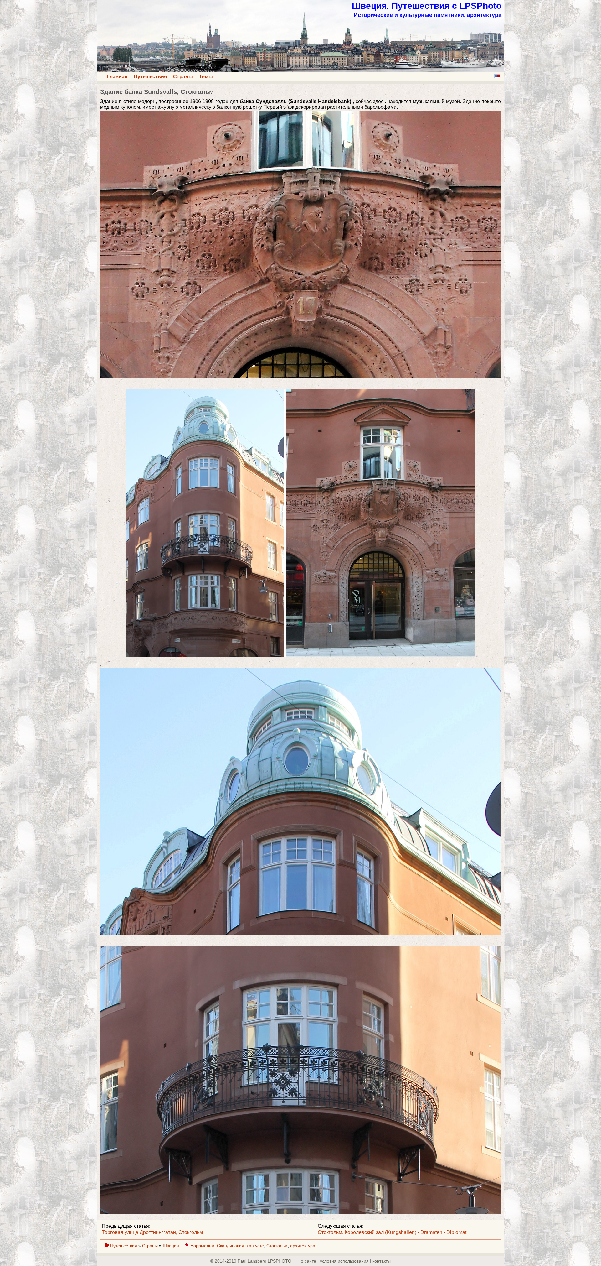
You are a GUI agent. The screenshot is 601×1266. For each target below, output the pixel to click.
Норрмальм (202, 1245)
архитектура (302, 1245)
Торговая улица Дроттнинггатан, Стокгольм (152, 1232)
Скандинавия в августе (240, 1245)
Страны (183, 76)
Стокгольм (277, 1245)
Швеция (171, 1245)
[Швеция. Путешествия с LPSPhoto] (300, 70)
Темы (206, 76)
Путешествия (150, 76)
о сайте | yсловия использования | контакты (346, 1260)
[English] (497, 76)
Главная (117, 76)
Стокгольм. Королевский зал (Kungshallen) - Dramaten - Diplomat (392, 1232)
